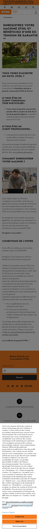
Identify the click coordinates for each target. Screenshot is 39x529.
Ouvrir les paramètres (19, 526)
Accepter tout (19, 517)
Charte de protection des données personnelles (17, 505)
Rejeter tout (19, 521)
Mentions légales (8, 512)
